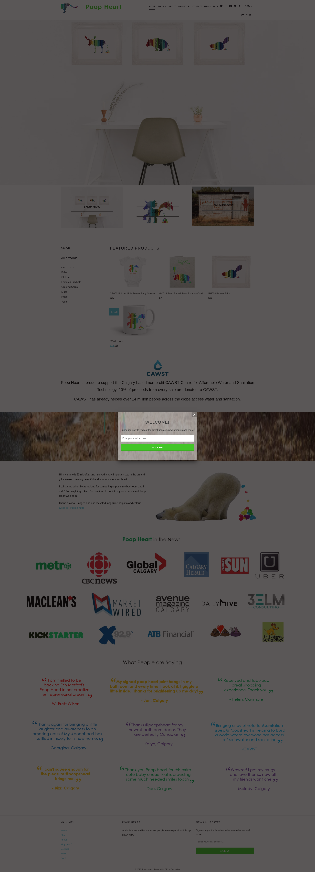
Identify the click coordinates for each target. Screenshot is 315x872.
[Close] (194, 414)
